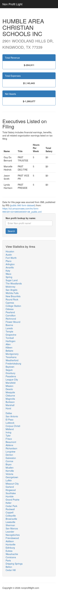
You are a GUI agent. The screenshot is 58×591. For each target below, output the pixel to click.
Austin (9, 254)
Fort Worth (11, 257)
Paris (8, 560)
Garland (10, 486)
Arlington (10, 264)
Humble (10, 496)
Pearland (10, 312)
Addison (10, 541)
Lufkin (9, 480)
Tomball (10, 337)
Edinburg (10, 547)
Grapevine (11, 334)
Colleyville (11, 515)
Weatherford (12, 360)
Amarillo (10, 267)
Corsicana (11, 557)
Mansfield (10, 382)
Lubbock (10, 422)
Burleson (10, 402)
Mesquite (10, 392)
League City (12, 379)
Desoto (9, 389)
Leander (10, 531)
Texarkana (11, 357)
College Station (13, 305)
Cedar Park (11, 506)
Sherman (10, 525)
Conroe (9, 461)
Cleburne (10, 395)
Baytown (10, 366)
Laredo (9, 328)
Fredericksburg (13, 363)
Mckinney (10, 286)
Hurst (8, 408)
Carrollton (11, 315)
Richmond (11, 318)
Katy (8, 270)
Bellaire (9, 350)
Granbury (10, 373)
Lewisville (10, 522)
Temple (9, 331)
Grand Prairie (12, 499)
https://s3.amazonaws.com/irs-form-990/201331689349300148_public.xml (22, 210)
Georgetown (12, 477)
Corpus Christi (13, 426)
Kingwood (11, 490)
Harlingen (10, 341)
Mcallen (10, 467)
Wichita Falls (12, 293)
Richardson (11, 448)
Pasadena (11, 376)
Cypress (10, 302)
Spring (9, 277)
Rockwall (10, 509)
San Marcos (12, 528)
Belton (9, 566)
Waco (8, 273)
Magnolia (10, 398)
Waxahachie (12, 554)
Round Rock (12, 299)
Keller (8, 502)
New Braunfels (13, 296)
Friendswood (12, 538)
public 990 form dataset (23, 205)
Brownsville (11, 518)
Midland (10, 429)
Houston (10, 251)
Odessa (10, 309)
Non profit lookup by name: (21, 218)
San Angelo (11, 289)
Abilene (9, 445)
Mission (9, 385)
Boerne (9, 325)
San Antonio (12, 416)
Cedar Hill (11, 570)
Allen (8, 344)
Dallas (9, 413)
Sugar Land (12, 280)
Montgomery (12, 353)
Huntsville (10, 544)
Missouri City (12, 483)
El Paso (9, 419)
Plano (8, 261)
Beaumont (11, 442)
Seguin (9, 369)
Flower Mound (13, 321)
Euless (9, 550)
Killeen (9, 347)
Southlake (11, 493)
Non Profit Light (12, 4)
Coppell (9, 512)
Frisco (9, 438)
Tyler (8, 435)
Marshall (10, 405)
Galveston (11, 458)
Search (11, 231)
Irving (8, 432)
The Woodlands (14, 283)
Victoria (9, 474)
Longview (10, 451)
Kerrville (10, 470)
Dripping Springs (14, 563)
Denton (9, 454)
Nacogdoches (13, 534)
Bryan (9, 464)
